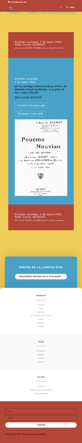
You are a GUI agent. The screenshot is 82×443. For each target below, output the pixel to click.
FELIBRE (37, 48)
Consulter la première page (31, 105)
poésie (45, 48)
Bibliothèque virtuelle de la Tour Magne (40, 276)
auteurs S (60, 48)
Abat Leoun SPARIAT (23, 48)
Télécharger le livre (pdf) (30, 113)
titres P (52, 48)
